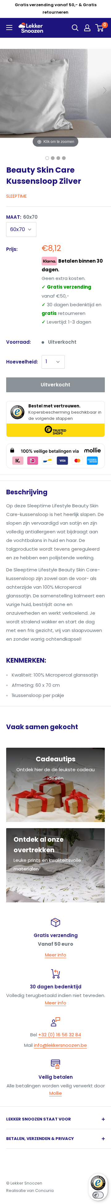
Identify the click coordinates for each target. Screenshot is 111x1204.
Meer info (55, 955)
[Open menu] (9, 27)
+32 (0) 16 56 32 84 (59, 1034)
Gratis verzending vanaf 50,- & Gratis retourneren (56, 8)
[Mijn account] (87, 27)
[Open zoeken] (75, 27)
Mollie (55, 1093)
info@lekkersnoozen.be (60, 1045)
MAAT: (22, 217)
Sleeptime (16, 196)
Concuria (44, 1190)
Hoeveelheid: (22, 362)
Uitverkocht (55, 384)
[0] (100, 28)
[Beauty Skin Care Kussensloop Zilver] (47, 158)
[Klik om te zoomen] (55, 93)
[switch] (98, 1195)
